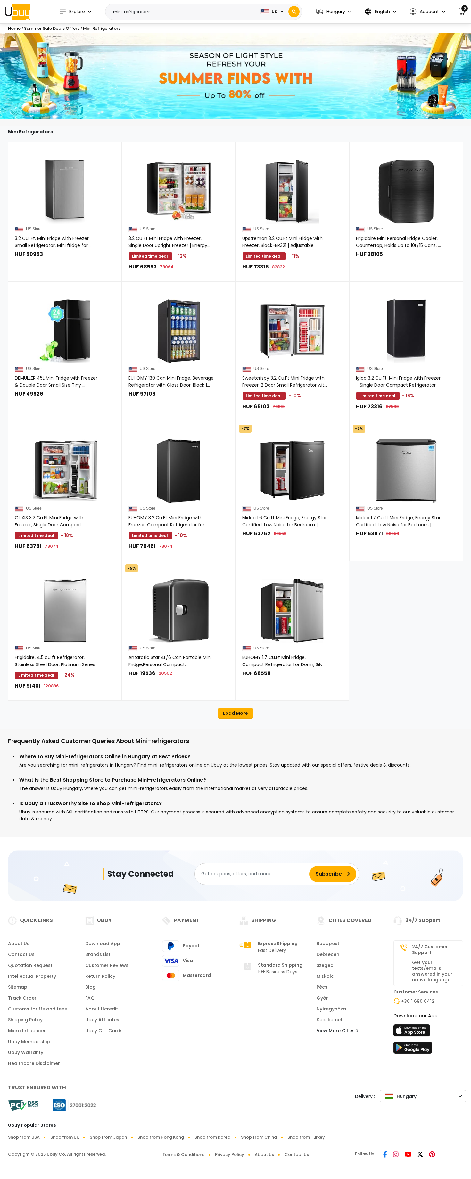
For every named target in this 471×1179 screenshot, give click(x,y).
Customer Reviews (106, 965)
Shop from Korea (212, 1137)
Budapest (328, 943)
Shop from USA (24, 1137)
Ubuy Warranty (25, 1052)
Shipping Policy (25, 1020)
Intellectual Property (32, 976)
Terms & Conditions (183, 1154)
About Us (18, 943)
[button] (333, 12)
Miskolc (325, 976)
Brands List (98, 954)
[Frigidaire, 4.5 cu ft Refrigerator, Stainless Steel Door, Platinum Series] (65, 611)
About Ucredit (101, 1009)
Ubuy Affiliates (102, 1020)
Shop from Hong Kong (160, 1137)
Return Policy (100, 976)
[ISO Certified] (71, 1105)
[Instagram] (396, 1155)
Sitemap (17, 987)
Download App (102, 943)
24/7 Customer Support (430, 949)
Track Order (22, 998)
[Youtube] (408, 1155)
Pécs (322, 987)
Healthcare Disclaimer (34, 1063)
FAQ (90, 998)
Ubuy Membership (29, 1041)
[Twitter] (420, 1155)
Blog (90, 987)
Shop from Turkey (306, 1137)
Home (14, 28)
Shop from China (259, 1137)
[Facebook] (385, 1155)
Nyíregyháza (331, 1009)
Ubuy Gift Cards (104, 1030)
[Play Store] (412, 1050)
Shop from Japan (108, 1137)
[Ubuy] (17, 11)
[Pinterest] (432, 1155)
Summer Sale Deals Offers (52, 28)
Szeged (325, 965)
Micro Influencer (27, 1030)
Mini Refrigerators (101, 28)
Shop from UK (64, 1137)
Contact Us (21, 954)
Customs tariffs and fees (37, 1009)
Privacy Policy (229, 1154)
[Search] (294, 11)
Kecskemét (330, 1020)
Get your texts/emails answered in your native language (432, 971)
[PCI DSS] (23, 1105)
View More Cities (336, 1030)
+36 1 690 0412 (417, 1001)
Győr (322, 998)
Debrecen (328, 954)
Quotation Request (30, 965)
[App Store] (412, 1032)
